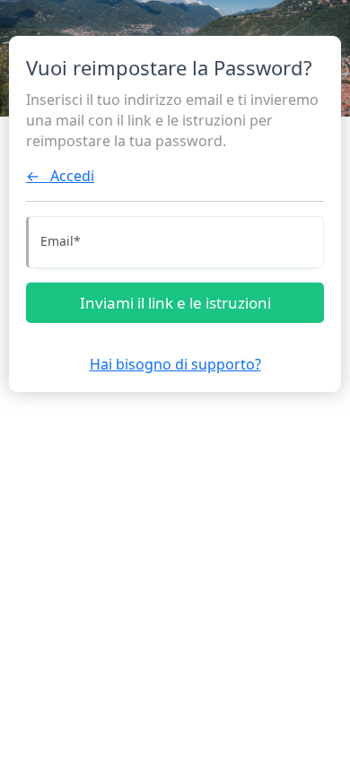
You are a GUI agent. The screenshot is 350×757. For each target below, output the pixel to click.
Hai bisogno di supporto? (175, 364)
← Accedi (60, 176)
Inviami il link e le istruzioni (175, 302)
